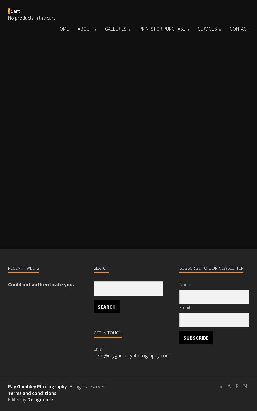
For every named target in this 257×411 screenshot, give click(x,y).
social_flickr (245, 387)
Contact (239, 29)
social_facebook (229, 387)
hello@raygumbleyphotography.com (132, 355)
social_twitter (221, 387)
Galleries (115, 29)
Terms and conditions (32, 393)
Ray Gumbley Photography (37, 386)
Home (63, 29)
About (85, 29)
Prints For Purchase (162, 29)
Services (207, 29)
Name (185, 284)
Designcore (40, 399)
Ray (25, 189)
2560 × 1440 (49, 205)
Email (184, 307)
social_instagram (237, 387)
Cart (15, 11)
